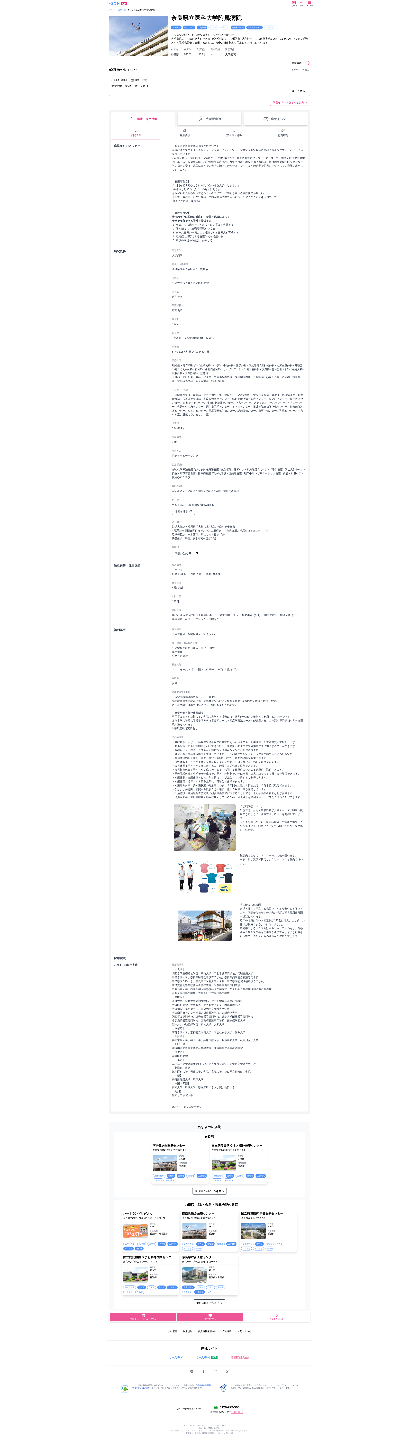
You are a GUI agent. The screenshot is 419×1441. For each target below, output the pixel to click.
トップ (109, 10)
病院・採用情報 (147, 119)
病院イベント (280, 119)
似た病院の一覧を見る (209, 1302)
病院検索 (122, 10)
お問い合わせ (244, 1331)
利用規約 (187, 1331)
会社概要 (172, 1331)
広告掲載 (226, 1331)
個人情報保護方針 (207, 1331)
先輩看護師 (213, 119)
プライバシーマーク (289, 1385)
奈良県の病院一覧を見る (209, 1191)
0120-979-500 (229, 1407)
